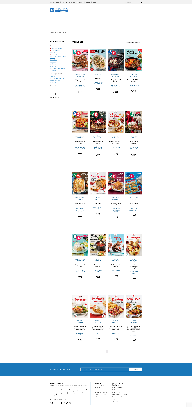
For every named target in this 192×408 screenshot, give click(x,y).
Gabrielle (54, 35)
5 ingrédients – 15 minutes (119, 375)
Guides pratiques (55, 61)
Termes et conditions (100, 375)
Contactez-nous (99, 371)
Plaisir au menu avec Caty (57, 49)
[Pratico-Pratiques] (59, 10)
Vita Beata (53, 51)
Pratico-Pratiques (54, 2)
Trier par (127, 21)
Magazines (58, 13)
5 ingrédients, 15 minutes (59, 31)
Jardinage (53, 63)
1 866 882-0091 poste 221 (61, 380)
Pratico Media (116, 373)
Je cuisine (81, 2)
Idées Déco (53, 41)
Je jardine (95, 2)
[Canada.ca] (105, 391)
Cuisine (52, 57)
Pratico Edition (116, 371)
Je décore (88, 2)
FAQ (96, 378)
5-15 (63, 2)
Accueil (52, 13)
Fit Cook (52, 33)
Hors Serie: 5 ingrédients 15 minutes (58, 38)
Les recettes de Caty (71, 2)
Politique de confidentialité (102, 373)
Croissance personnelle (57, 59)
